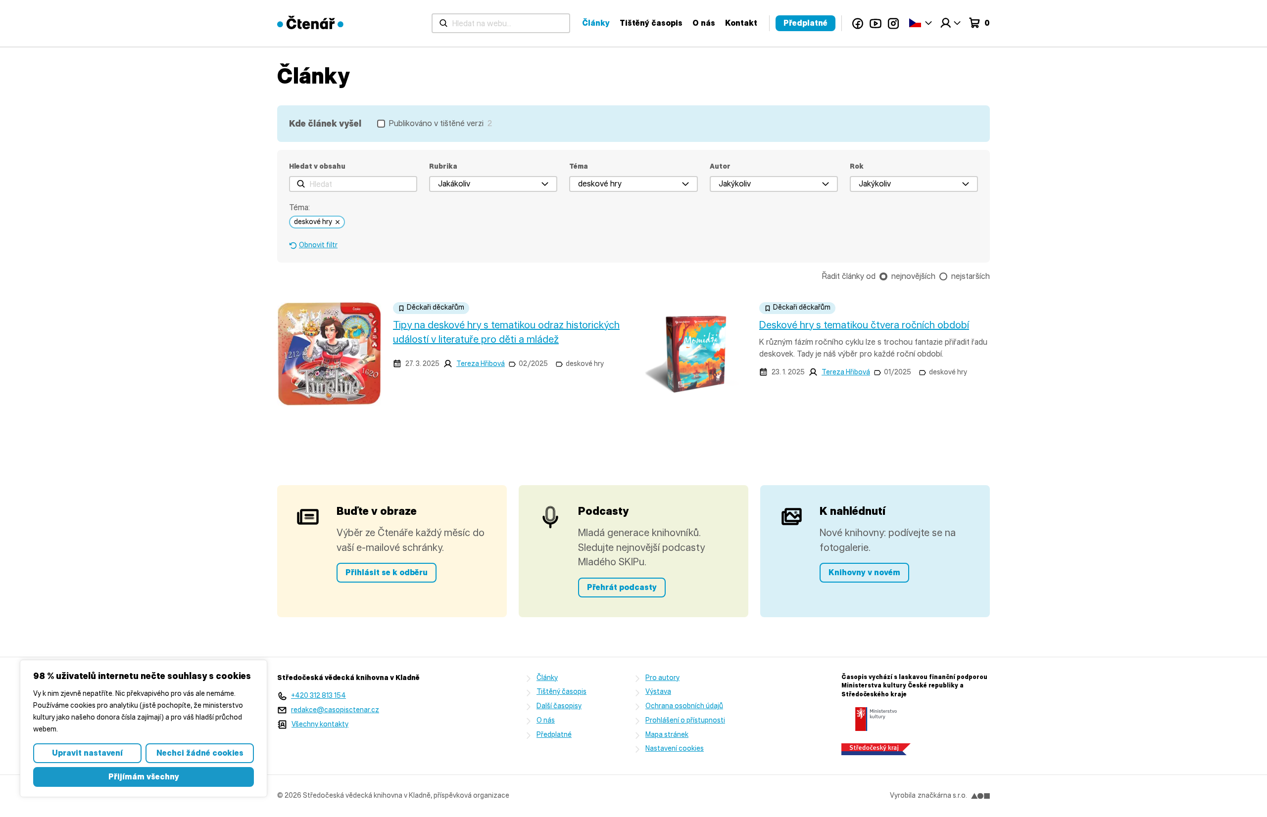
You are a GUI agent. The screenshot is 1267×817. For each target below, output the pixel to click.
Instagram (893, 23)
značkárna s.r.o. (942, 795)
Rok (857, 166)
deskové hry (585, 364)
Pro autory (662, 678)
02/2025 (533, 364)
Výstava (658, 691)
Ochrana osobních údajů (684, 706)
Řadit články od (849, 276)
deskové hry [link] (313, 222)
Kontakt (741, 23)
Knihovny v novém (864, 572)
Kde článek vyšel (325, 123)
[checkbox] (434, 124)
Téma (578, 166)
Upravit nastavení (87, 753)
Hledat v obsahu (317, 166)
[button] (493, 184)
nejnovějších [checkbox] (913, 276)
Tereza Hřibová (480, 364)
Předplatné (805, 23)
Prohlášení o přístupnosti (685, 720)
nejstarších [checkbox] (970, 276)
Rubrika (443, 166)
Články (596, 23)
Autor (720, 166)
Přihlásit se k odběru (386, 572)
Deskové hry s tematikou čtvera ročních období (864, 325)
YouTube (875, 23)
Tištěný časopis (651, 23)
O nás (703, 23)
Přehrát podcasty (622, 587)
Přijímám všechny (143, 776)
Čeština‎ (920, 22)
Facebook (858, 23)
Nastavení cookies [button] (674, 748)
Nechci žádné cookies (200, 753)
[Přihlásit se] (950, 23)
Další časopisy (559, 706)
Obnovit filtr (318, 245)
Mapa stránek (666, 734)
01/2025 (897, 372)
